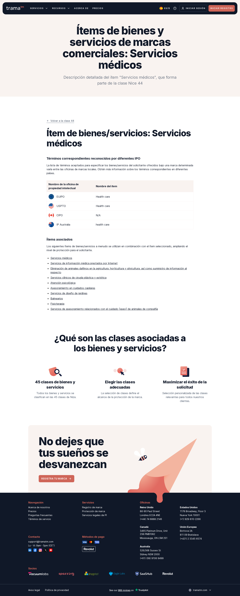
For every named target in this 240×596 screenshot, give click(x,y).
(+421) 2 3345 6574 (191, 538)
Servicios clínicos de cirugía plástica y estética (78, 277)
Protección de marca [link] (93, 511)
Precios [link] (32, 511)
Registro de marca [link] (92, 507)
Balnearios (56, 298)
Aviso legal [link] (34, 590)
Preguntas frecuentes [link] (40, 515)
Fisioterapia (57, 303)
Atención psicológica (62, 282)
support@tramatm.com (40, 541)
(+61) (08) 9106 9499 (152, 558)
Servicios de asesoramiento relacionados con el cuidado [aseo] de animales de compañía (104, 309)
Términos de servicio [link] (39, 519)
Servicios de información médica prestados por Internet (84, 263)
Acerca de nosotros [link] (39, 507)
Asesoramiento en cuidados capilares (72, 288)
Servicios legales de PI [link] (94, 515)
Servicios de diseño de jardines (68, 293)
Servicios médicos (61, 258)
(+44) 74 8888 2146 (151, 519)
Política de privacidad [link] (57, 590)
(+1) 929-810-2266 (190, 519)
